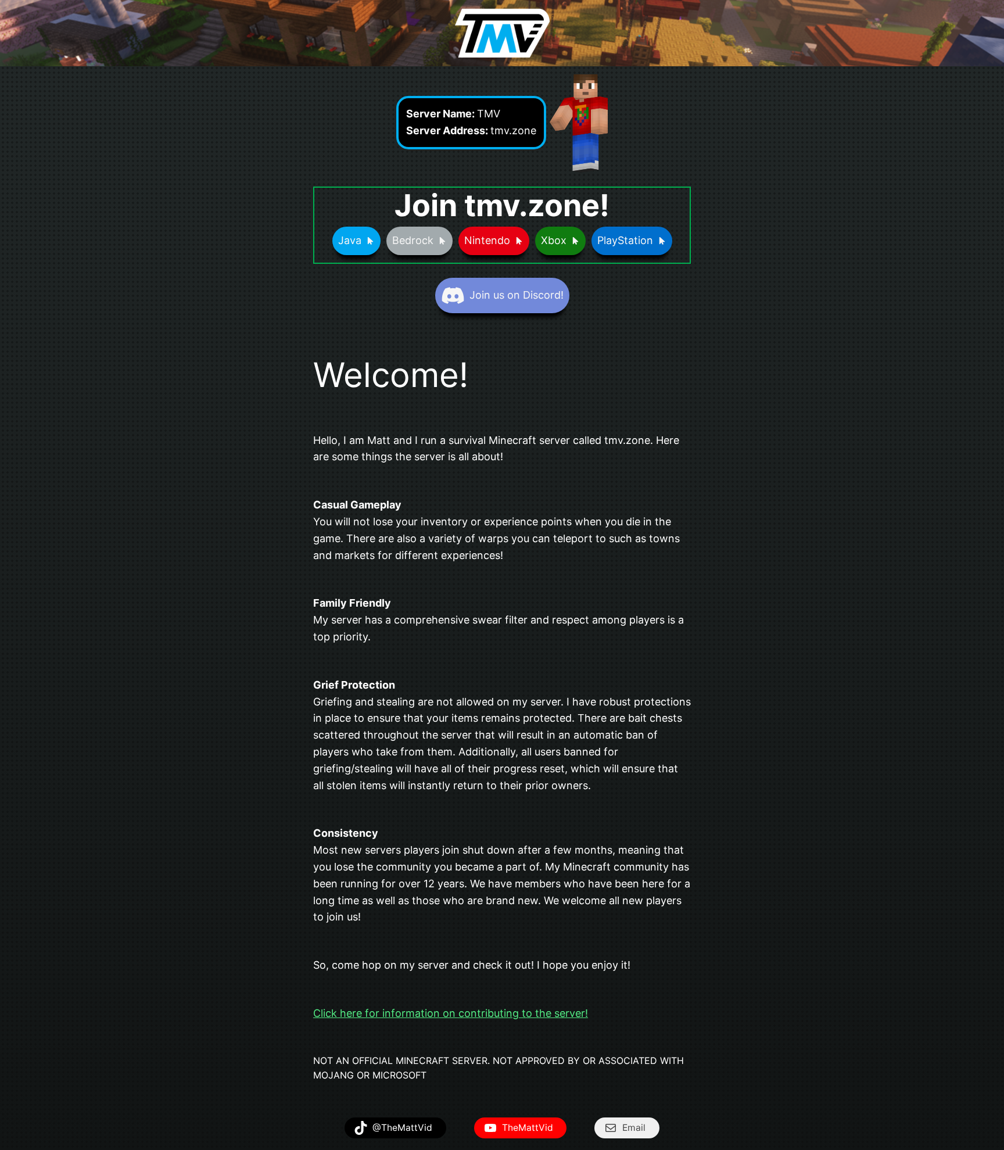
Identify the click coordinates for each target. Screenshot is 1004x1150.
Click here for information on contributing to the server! (450, 1013)
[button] (356, 241)
